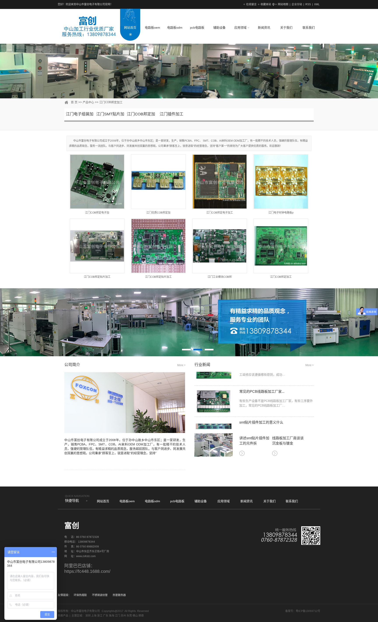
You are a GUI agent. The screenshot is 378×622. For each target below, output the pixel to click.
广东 (105, 615)
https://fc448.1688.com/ (87, 571)
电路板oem (152, 27)
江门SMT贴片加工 (110, 117)
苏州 (123, 615)
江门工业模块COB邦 (220, 276)
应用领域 (240, 27)
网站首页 (130, 27)
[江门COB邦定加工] (281, 246)
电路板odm (174, 27)
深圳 (88, 615)
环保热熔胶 (80, 595)
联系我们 (309, 27)
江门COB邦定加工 (110, 102)
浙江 (99, 615)
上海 (93, 615)
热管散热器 (119, 595)
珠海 (111, 615)
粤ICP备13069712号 (308, 611)
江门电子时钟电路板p (281, 212)
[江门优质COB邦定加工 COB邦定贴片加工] (158, 181)
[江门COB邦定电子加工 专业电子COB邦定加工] (97, 181)
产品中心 (88, 102)
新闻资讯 (264, 27)
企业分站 (297, 4)
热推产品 (63, 615)
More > (181, 365)
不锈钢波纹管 (100, 595)
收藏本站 (266, 4)
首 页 (74, 102)
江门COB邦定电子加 (97, 212)
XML (317, 4)
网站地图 (283, 4)
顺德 (141, 615)
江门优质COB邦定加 (158, 212)
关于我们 (286, 27)
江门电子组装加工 (79, 117)
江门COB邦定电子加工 (219, 212)
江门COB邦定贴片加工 (97, 276)
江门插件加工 (171, 114)
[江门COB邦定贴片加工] (97, 246)
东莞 (129, 615)
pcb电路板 (197, 27)
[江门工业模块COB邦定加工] (219, 246)
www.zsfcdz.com (86, 556)
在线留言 (251, 4)
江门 (117, 615)
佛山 (135, 615)
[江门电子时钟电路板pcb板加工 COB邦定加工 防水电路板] (281, 181)
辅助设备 (219, 27)
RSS (308, 4)
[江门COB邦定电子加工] (219, 181)
